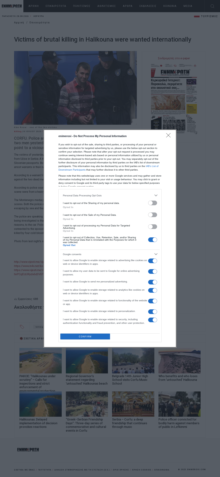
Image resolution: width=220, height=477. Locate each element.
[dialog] (110, 238)
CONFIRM (85, 336)
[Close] (169, 136)
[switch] (152, 203)
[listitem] (110, 195)
